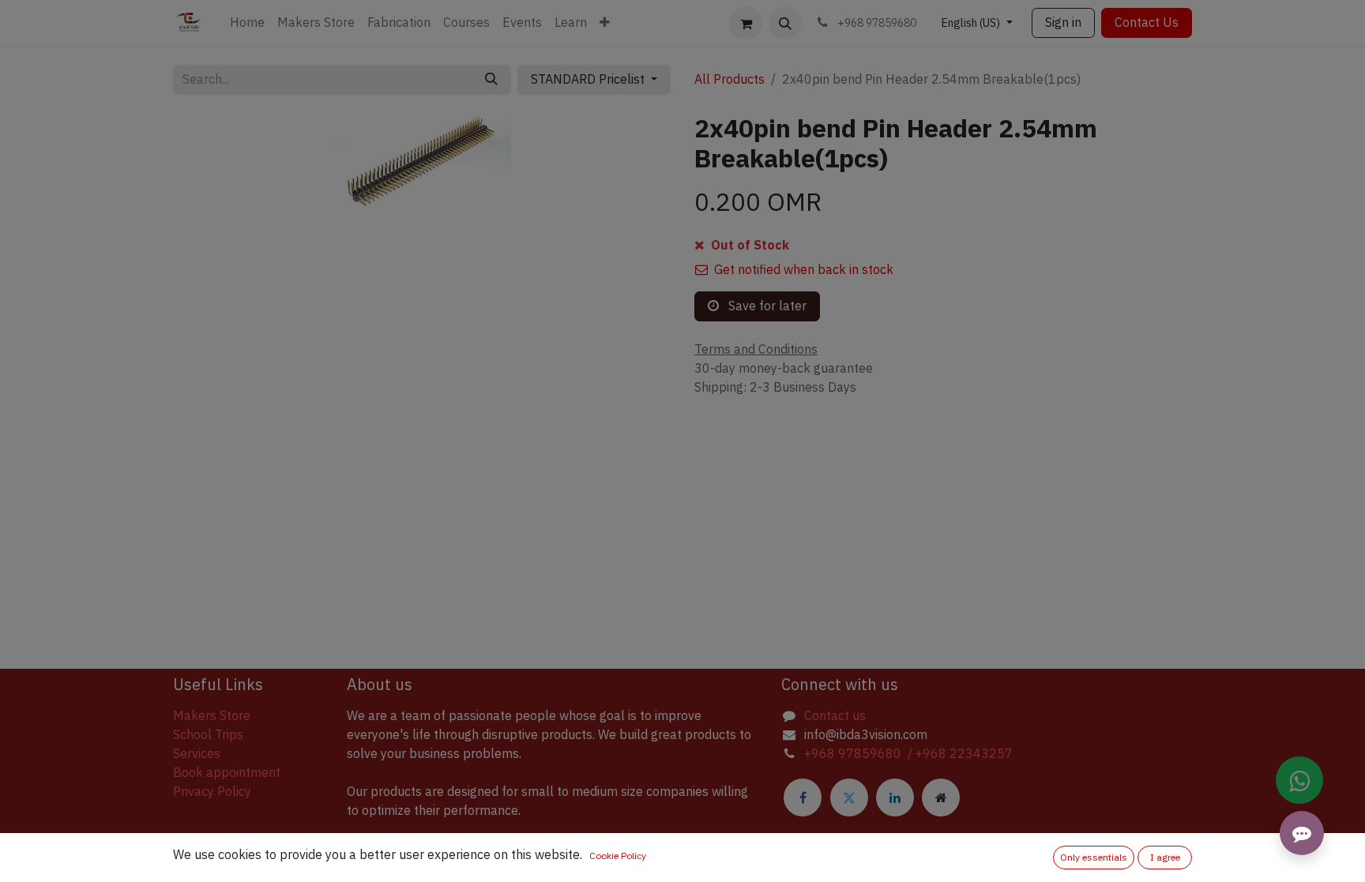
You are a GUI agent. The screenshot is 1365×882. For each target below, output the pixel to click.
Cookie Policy (617, 856)
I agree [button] (1165, 857)
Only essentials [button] (1093, 857)
